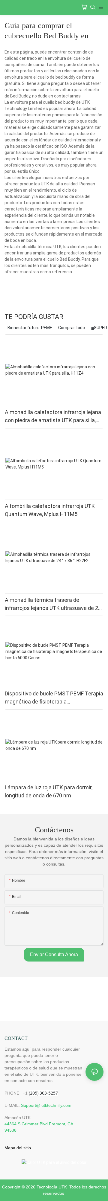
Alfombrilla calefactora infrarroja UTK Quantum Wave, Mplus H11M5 (50, 510)
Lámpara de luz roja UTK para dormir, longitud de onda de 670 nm (48, 791)
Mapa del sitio (17, 1147)
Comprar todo (71, 327)
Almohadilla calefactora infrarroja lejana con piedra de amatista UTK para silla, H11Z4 (53, 416)
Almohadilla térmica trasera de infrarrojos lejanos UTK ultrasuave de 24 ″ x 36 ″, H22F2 (53, 604)
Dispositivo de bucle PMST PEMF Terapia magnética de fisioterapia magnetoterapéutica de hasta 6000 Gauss (54, 698)
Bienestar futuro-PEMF (30, 327)
